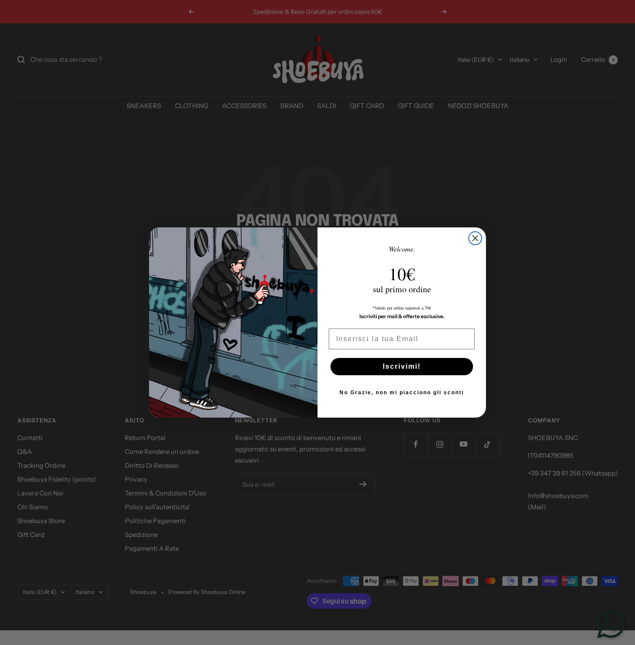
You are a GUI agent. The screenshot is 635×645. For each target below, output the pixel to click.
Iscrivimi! (402, 366)
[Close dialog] (475, 238)
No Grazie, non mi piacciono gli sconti (402, 393)
